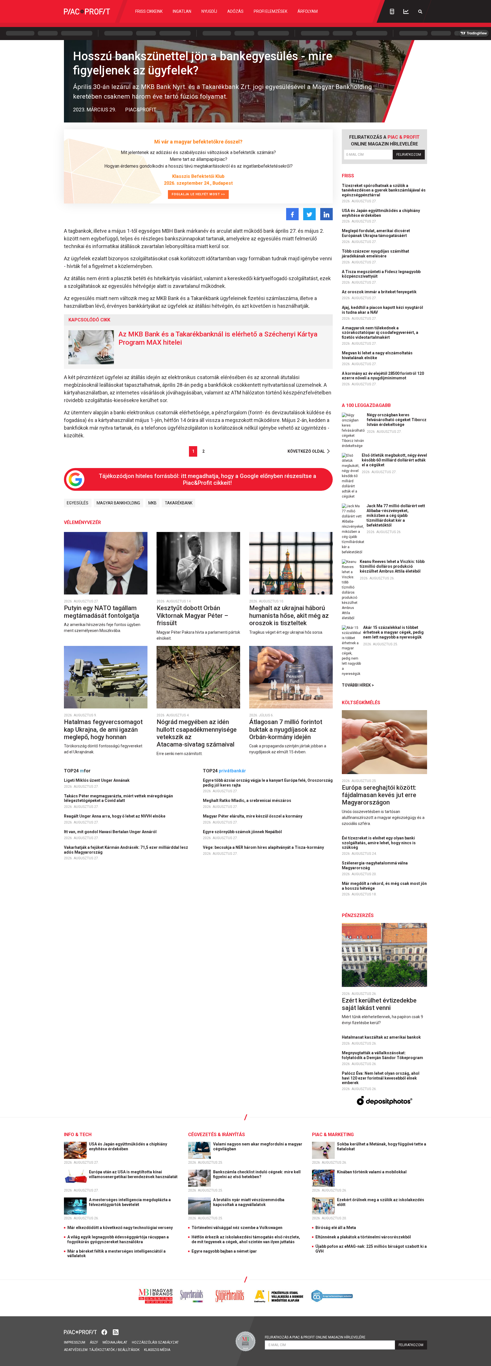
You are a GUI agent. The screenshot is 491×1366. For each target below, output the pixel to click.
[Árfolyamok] (406, 11)
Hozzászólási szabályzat (155, 1342)
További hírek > (358, 685)
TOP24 (77, 771)
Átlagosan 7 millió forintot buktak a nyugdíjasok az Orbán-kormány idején (285, 729)
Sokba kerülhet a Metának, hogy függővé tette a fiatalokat (381, 1146)
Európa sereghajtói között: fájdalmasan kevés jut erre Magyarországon (379, 795)
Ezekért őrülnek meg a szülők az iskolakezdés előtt (380, 1202)
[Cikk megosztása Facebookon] (292, 214)
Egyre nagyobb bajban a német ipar (224, 1251)
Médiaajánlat (115, 1342)
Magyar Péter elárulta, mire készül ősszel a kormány (253, 816)
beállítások (129, 1350)
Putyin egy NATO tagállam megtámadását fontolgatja (102, 611)
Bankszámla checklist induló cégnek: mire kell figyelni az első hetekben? (257, 1174)
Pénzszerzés (358, 915)
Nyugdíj (209, 11)
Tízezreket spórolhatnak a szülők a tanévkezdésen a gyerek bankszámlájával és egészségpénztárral (384, 190)
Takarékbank (178, 503)
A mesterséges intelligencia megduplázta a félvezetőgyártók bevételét (130, 1202)
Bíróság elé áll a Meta (335, 1227)
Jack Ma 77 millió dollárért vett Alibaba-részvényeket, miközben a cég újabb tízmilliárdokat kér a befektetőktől (396, 515)
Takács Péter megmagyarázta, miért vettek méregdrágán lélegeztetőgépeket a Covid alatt (118, 798)
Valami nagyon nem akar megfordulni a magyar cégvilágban (257, 1146)
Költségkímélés (361, 702)
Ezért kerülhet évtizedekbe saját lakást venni (379, 1004)
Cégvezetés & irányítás (216, 1134)
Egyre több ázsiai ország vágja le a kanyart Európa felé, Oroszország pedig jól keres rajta (268, 782)
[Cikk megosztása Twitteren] (309, 214)
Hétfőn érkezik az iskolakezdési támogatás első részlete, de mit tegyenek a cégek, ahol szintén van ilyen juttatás (246, 1239)
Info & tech (77, 1134)
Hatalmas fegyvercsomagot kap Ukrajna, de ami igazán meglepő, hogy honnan (103, 729)
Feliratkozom (408, 155)
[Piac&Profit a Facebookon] (104, 1331)
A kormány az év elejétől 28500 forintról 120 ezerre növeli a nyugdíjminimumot (383, 376)
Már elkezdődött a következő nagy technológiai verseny (120, 1227)
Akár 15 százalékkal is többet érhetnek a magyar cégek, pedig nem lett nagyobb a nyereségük (393, 632)
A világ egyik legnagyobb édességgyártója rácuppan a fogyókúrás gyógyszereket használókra (118, 1239)
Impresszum (74, 1342)
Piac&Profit (140, 110)
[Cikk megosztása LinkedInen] (326, 214)
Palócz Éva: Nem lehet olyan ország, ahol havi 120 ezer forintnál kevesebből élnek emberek (380, 1078)
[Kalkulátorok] (392, 11)
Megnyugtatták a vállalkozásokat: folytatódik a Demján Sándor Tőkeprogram (383, 1055)
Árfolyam (307, 11)
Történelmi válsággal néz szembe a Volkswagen (237, 1227)
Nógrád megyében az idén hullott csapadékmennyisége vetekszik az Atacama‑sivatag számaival (197, 733)
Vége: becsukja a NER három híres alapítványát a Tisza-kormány (264, 847)
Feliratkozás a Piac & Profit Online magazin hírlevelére (315, 1337)
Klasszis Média (157, 1350)
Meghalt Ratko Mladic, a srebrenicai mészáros (247, 800)
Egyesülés (77, 503)
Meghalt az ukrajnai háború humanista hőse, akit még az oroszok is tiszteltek (289, 615)
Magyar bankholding (118, 503)
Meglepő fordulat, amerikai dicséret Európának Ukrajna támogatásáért (376, 233)
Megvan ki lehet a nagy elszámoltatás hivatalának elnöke (377, 355)
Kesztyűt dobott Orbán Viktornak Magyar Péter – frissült (192, 615)
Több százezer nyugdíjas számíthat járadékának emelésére (375, 253)
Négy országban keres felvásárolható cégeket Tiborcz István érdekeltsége (396, 420)
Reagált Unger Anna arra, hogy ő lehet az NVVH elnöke (115, 816)
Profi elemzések (270, 11)
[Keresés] (420, 11)
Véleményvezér (82, 522)
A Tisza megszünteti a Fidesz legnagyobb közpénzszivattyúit (381, 274)
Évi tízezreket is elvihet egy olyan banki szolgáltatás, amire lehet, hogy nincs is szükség (379, 843)
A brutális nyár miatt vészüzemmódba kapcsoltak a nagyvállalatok (248, 1202)
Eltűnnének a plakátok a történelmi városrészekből (363, 1237)
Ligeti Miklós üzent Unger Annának (97, 780)
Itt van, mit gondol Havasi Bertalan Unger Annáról (110, 831)
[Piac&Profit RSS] (115, 1331)
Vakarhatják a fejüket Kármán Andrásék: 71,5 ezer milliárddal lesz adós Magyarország (126, 849)
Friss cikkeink (149, 11)
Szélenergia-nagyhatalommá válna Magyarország (375, 865)
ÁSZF (94, 1342)
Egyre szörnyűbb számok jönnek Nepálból (243, 831)
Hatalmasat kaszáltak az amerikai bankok (382, 1037)
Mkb (152, 503)
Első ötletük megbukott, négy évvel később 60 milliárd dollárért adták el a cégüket (394, 460)
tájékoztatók (102, 1350)
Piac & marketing (333, 1134)
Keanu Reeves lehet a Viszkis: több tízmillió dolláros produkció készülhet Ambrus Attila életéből (392, 566)
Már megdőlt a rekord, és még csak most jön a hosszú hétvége (384, 886)
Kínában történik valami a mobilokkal (372, 1172)
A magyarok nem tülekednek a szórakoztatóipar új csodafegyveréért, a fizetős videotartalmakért (380, 333)
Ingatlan (182, 11)
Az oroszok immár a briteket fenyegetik (379, 292)
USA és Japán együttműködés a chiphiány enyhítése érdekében (381, 213)
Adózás (235, 11)
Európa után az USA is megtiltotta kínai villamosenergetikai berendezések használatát (133, 1174)
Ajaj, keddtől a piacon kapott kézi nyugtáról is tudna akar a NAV (382, 310)
